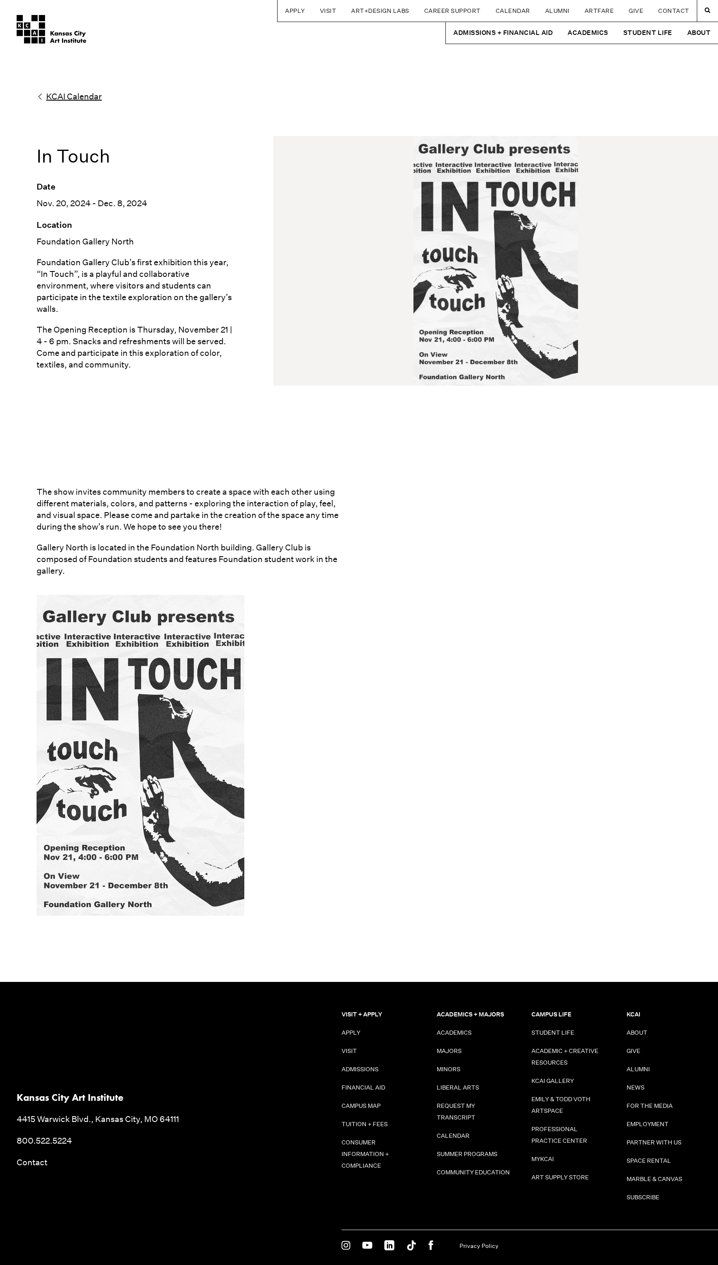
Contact (673, 11)
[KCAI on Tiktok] (411, 1246)
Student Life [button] (647, 33)
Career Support (452, 11)
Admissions (360, 1069)
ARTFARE (599, 11)
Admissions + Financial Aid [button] (503, 33)
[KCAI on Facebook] (430, 1246)
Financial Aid (363, 1087)
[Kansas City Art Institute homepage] (51, 29)
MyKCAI (542, 1159)
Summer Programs (467, 1154)
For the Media (650, 1106)
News (635, 1087)
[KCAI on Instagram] (346, 1246)
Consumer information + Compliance (365, 1154)
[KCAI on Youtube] (367, 1246)
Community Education (473, 1172)
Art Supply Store (560, 1177)
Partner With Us (654, 1142)
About (637, 1032)
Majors (449, 1051)
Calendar (513, 11)
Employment (648, 1124)
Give (636, 11)
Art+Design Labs (380, 11)
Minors (448, 1069)
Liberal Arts (458, 1087)
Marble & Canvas (654, 1179)
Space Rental (649, 1160)
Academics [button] (588, 33)
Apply (295, 11)
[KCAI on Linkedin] (389, 1246)
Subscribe (643, 1197)
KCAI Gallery (552, 1081)
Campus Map (361, 1106)
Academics (454, 1032)
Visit (328, 11)
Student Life (552, 1032)
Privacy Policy (479, 1246)
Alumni (557, 11)
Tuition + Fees (365, 1124)
